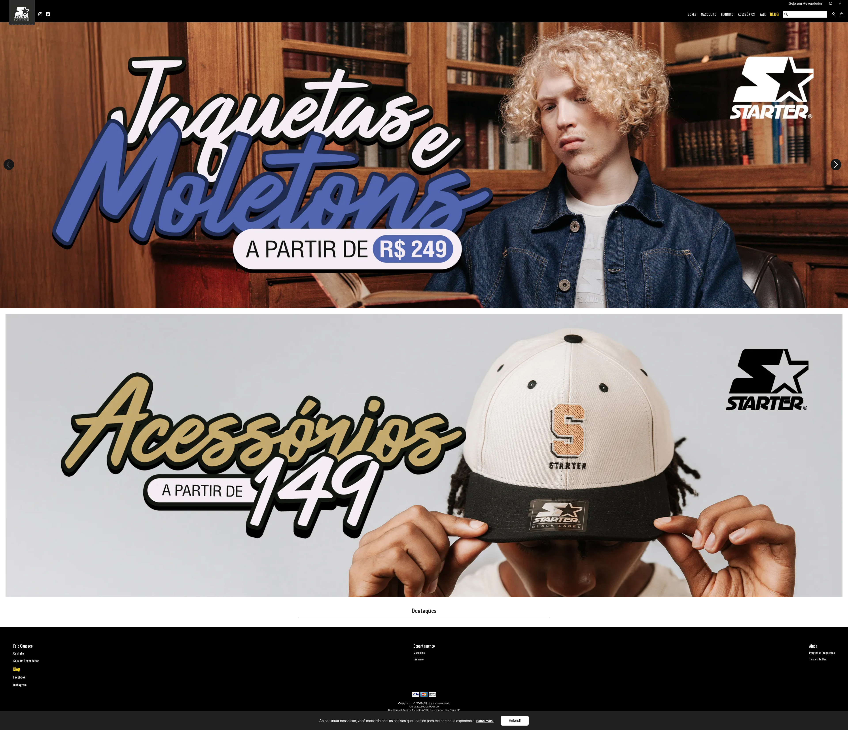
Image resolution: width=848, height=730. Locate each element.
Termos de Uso (817, 659)
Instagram (19, 684)
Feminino (727, 14)
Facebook (19, 677)
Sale (762, 14)
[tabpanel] (424, 164)
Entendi (515, 720)
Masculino (709, 14)
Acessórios (746, 14)
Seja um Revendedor (26, 660)
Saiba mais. (485, 721)
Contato (18, 653)
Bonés (692, 14)
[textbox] (805, 14)
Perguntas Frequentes (822, 652)
